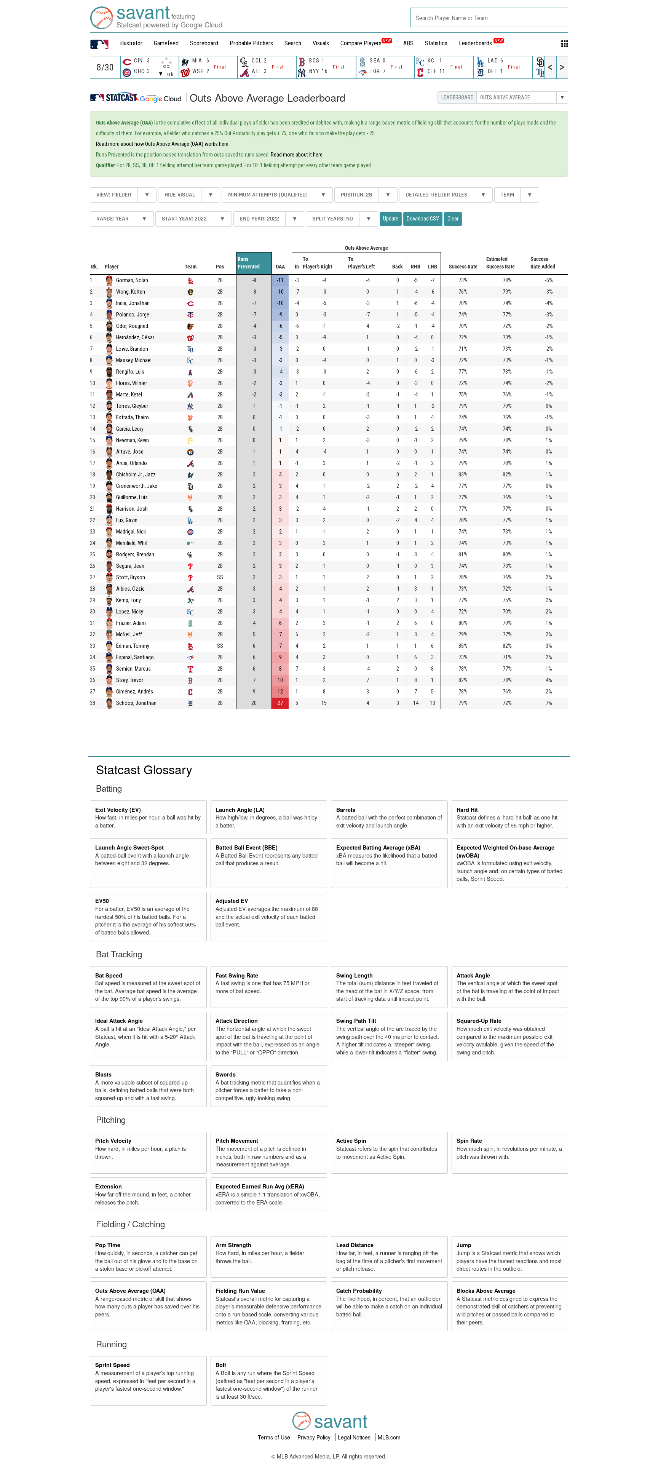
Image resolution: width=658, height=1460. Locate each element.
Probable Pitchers (251, 43)
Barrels (345, 809)
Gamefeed (166, 43)
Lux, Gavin (126, 520)
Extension (108, 1186)
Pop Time (107, 1245)
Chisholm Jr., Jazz (136, 474)
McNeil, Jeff (129, 634)
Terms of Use (275, 1437)
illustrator (131, 43)
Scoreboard (204, 43)
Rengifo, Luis (130, 372)
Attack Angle (473, 975)
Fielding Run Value (240, 1290)
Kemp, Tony (128, 600)
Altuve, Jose (130, 452)
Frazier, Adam (131, 623)
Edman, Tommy (132, 646)
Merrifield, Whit (132, 543)
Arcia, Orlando (131, 463)
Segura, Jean (130, 566)
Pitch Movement (237, 1140)
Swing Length (354, 975)
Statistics (436, 43)
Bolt (221, 1365)
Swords (226, 1074)
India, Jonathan (133, 303)
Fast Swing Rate (237, 975)
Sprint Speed (112, 1365)
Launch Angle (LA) (240, 809)
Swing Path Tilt (356, 1020)
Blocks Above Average (486, 1290)
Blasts (103, 1074)
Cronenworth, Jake (136, 486)
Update (390, 219)
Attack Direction (237, 1020)
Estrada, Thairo (132, 417)
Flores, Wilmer (131, 383)
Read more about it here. (297, 155)
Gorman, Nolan (132, 280)
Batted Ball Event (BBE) (247, 847)
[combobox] (489, 17)
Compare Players (361, 43)
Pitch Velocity (113, 1140)
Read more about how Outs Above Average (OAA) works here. (163, 144)
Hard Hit (467, 809)
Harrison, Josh (132, 509)
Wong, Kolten (130, 292)
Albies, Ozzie (130, 589)
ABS (408, 43)
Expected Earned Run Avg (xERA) (260, 1186)
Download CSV (423, 219)
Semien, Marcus (133, 669)
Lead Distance (355, 1245)
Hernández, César (135, 337)
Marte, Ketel (129, 394)
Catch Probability (359, 1290)
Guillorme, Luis (132, 497)
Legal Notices (355, 1437)
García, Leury (130, 429)
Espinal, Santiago (135, 657)
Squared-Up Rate (479, 1020)
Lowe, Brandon (132, 349)
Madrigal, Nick (131, 532)
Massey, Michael (134, 360)
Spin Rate (469, 1140)
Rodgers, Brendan (135, 554)
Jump (464, 1245)
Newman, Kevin (132, 440)
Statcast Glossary (144, 769)
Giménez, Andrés (134, 691)
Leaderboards (481, 43)
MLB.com (389, 1437)
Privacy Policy (314, 1437)
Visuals (321, 43)
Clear (452, 219)
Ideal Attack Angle (119, 1020)
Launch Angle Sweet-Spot (129, 847)
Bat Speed (108, 975)
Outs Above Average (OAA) (130, 1290)
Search (292, 43)
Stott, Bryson (130, 577)
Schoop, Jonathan (136, 703)
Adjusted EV (232, 900)
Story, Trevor (129, 680)
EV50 (102, 900)
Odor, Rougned (132, 326)
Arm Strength (233, 1245)
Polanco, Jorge (132, 314)
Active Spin (351, 1140)
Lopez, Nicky (129, 612)
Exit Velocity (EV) (118, 809)
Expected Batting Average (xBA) (378, 847)
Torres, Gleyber (132, 406)
